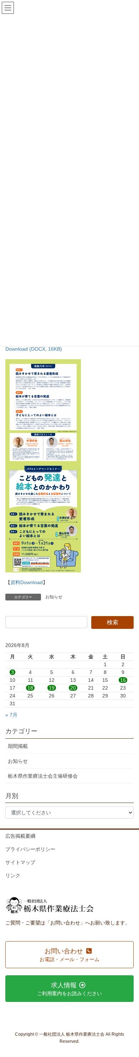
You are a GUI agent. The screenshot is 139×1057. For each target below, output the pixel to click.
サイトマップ (20, 862)
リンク (12, 875)
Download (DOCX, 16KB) (33, 349)
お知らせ (53, 596)
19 (52, 688)
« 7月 (11, 715)
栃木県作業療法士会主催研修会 (43, 776)
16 (123, 680)
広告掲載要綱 (20, 836)
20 (73, 688)
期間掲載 (18, 746)
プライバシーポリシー (30, 849)
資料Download (26, 582)
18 (30, 688)
